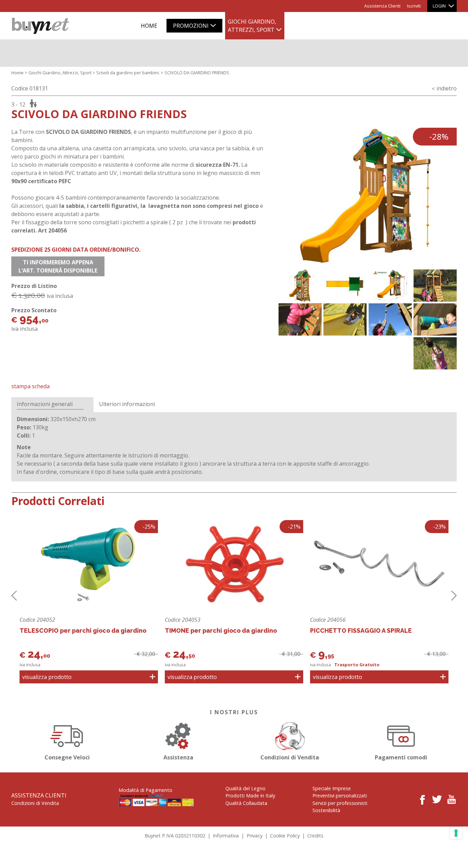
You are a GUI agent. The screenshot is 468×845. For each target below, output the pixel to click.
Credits (315, 835)
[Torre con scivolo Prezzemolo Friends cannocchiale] (435, 319)
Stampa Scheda (30, 386)
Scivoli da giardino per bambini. (128, 73)
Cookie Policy (285, 835)
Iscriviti (414, 6)
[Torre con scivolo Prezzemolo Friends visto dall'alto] (345, 285)
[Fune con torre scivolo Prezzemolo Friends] (390, 319)
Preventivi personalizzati (339, 795)
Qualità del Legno (245, 788)
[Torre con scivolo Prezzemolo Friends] (300, 285)
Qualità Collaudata (246, 803)
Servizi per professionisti (339, 803)
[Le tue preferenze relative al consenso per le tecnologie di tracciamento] (456, 833)
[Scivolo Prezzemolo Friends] (345, 319)
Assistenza (178, 757)
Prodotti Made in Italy (250, 795)
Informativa (226, 835)
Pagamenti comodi (401, 757)
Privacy (254, 835)
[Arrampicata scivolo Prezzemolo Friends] (300, 319)
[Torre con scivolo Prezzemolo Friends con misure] (390, 285)
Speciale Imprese (331, 788)
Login (439, 6)
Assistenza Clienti (382, 6)
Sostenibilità (326, 810)
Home (17, 73)
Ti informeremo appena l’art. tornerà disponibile (58, 266)
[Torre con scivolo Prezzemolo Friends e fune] (435, 353)
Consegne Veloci (67, 757)
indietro (446, 88)
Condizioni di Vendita (289, 757)
